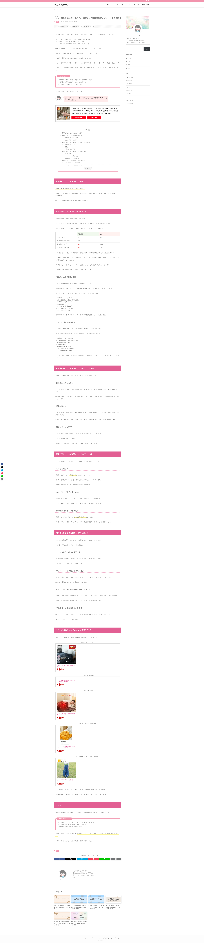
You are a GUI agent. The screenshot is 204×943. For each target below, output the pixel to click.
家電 (57, 21)
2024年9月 (130, 80)
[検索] (149, 1)
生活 (129, 68)
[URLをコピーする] (116, 859)
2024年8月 (130, 83)
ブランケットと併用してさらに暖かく (74, 165)
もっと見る (88, 168)
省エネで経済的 (69, 154)
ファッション (131, 61)
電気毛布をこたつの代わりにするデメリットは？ (76, 142)
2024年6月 (130, 90)
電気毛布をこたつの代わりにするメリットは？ (75, 151)
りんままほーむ (61, 5)
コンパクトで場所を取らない (72, 156)
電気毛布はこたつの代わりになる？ (72, 133)
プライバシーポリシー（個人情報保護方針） (102, 938)
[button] (59, 859)
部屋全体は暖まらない (70, 144)
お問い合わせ (117, 938)
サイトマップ (87, 938)
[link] (74, 878)
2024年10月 (130, 77)
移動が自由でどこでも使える (72, 158)
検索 (147, 49)
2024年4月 (130, 97)
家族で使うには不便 (70, 149)
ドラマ (129, 58)
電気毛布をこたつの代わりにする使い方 (73, 160)
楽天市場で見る (78, 117)
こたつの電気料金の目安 (71, 140)
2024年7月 (130, 87)
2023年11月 (130, 103)
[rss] (147, 1)
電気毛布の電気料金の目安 (71, 137)
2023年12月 (130, 100)
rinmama (63, 880)
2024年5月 (130, 93)
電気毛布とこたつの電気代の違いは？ (73, 135)
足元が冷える (68, 147)
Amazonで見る (94, 117)
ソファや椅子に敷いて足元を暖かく (74, 163)
